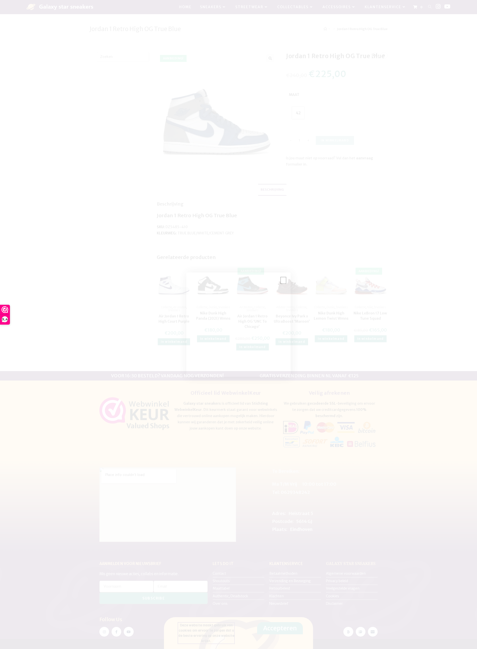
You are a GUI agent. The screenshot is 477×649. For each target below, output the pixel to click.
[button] (283, 280)
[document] (238, 324)
